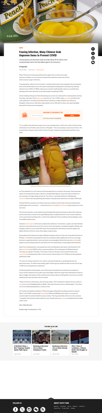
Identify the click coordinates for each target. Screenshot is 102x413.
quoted (63, 298)
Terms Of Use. (58, 118)
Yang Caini (24, 67)
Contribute (63, 406)
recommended (23, 254)
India (53, 205)
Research (75, 406)
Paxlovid (43, 293)
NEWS (21, 48)
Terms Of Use (57, 408)
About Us (56, 406)
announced (22, 198)
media (27, 224)
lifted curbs (39, 98)
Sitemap (73, 408)
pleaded (75, 240)
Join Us (69, 406)
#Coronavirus (40, 69)
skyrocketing (26, 249)
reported (32, 224)
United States (63, 205)
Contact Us (82, 406)
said (26, 238)
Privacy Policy (65, 408)
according (68, 98)
